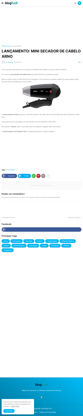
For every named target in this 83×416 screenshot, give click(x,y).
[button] (2, 3)
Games (6, 246)
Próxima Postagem (74, 217)
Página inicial (6, 46)
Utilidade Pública (68, 241)
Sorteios (66, 246)
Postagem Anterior (9, 217)
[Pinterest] (38, 176)
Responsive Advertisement (41, 185)
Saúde (44, 246)
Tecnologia (33, 246)
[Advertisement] (41, 26)
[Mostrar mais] (48, 176)
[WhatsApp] (34, 176)
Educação (54, 246)
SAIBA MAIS (15, 406)
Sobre (35, 412)
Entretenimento (19, 246)
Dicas (6, 241)
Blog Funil (48, 408)
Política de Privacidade (48, 412)
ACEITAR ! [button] (8, 411)
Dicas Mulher (16, 46)
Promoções (17, 241)
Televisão (29, 241)
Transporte (7, 250)
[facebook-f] (41, 229)
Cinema (39, 241)
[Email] (43, 176)
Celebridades (52, 241)
